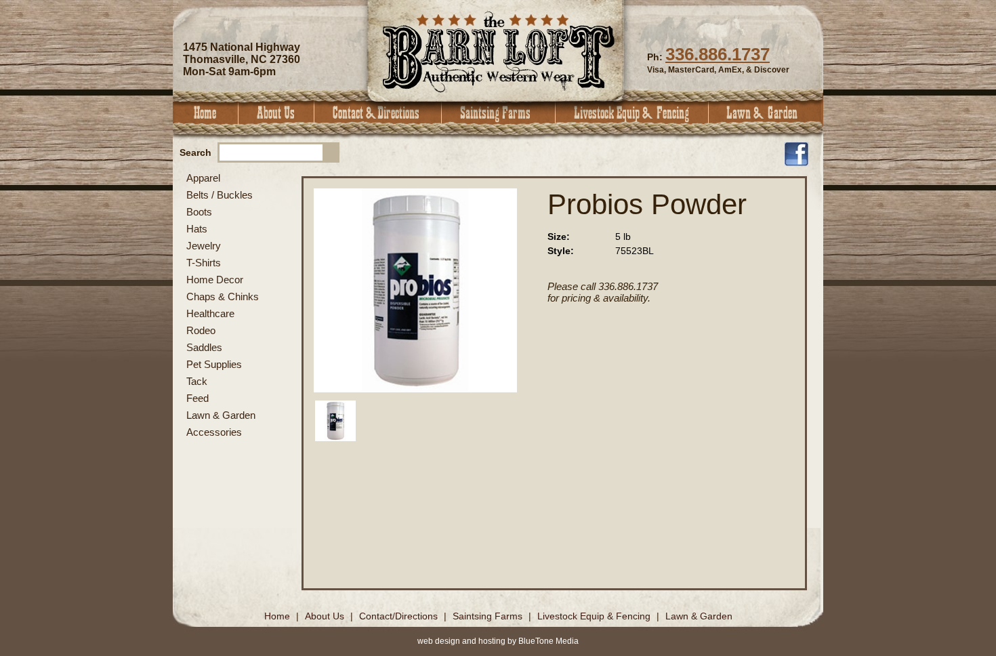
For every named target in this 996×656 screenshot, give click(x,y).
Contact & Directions (378, 112)
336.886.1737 (717, 54)
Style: (560, 250)
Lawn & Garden (766, 112)
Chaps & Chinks (222, 296)
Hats (196, 228)
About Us (276, 112)
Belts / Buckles (219, 195)
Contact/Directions (399, 616)
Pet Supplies (214, 364)
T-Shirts (203, 262)
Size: (558, 236)
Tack (196, 381)
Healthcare (210, 313)
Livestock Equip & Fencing (632, 112)
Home (205, 112)
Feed (197, 398)
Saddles (204, 347)
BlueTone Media (548, 641)
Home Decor (214, 279)
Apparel (203, 178)
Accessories (214, 432)
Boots (199, 212)
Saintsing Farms (499, 112)
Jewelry (203, 245)
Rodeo (200, 330)
